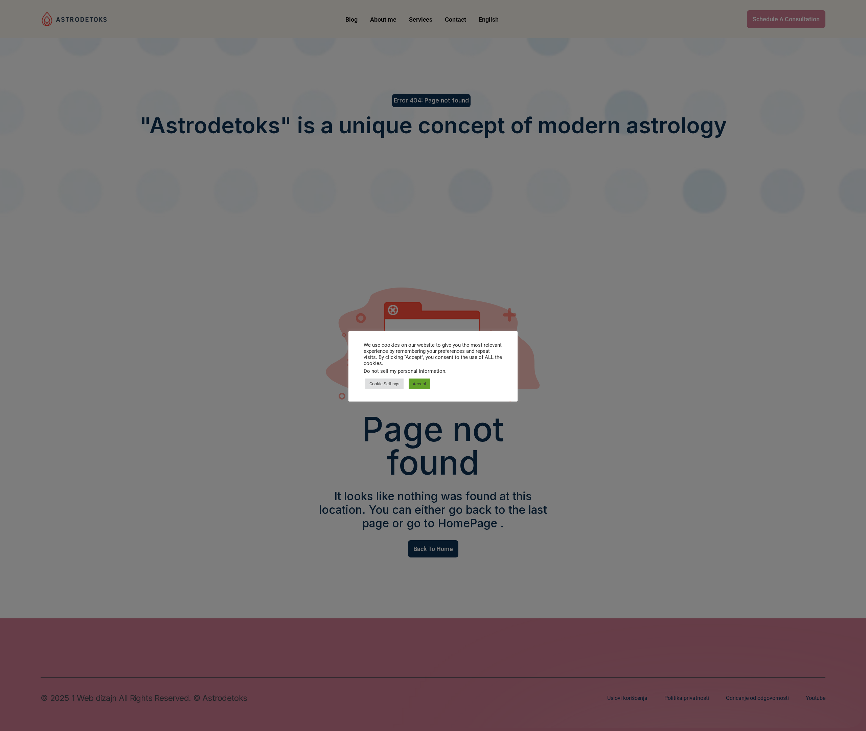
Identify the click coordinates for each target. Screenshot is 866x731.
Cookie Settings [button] (384, 383)
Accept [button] (419, 383)
